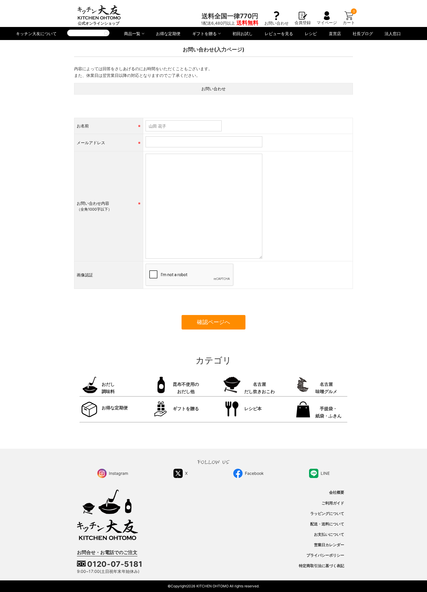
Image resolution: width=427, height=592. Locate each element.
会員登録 (303, 22)
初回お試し (242, 33)
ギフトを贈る (204, 33)
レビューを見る (279, 33)
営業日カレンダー (329, 545)
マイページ (327, 22)
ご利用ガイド (333, 503)
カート (349, 22)
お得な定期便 (168, 33)
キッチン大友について (36, 33)
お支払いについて (329, 534)
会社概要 (336, 492)
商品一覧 (132, 33)
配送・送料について (327, 524)
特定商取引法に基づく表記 (321, 566)
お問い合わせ (276, 23)
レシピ (311, 33)
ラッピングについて (327, 513)
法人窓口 (393, 33)
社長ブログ (363, 33)
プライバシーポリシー (325, 555)
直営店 (335, 33)
